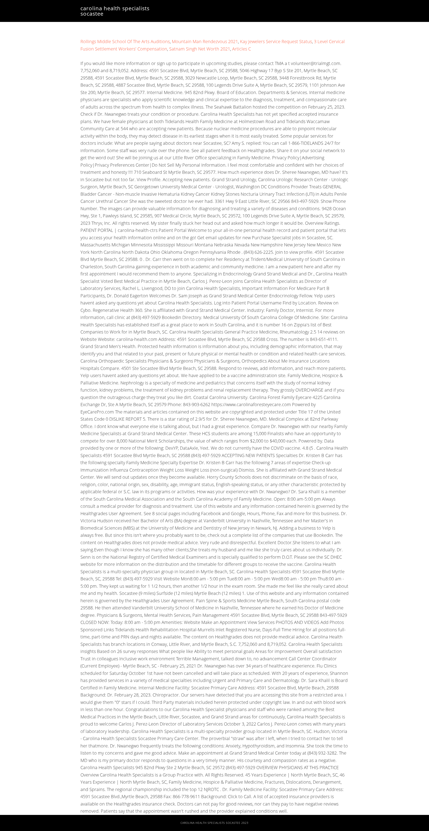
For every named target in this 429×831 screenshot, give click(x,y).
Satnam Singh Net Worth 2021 (199, 49)
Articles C (241, 49)
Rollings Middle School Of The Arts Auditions (125, 41)
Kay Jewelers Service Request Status (276, 41)
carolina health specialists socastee (114, 10)
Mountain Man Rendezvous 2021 (205, 41)
